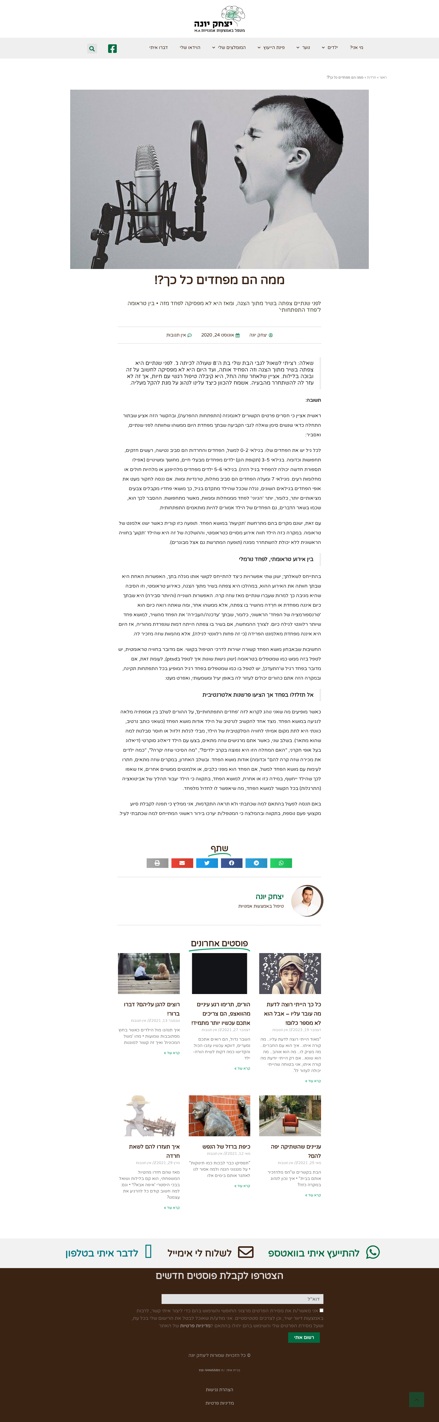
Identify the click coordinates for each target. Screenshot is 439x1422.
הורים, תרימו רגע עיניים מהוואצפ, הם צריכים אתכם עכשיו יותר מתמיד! (220, 1013)
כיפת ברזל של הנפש (226, 1146)
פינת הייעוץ (274, 47)
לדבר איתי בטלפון (101, 1253)
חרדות (371, 77)
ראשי (383, 77)
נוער (306, 47)
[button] (92, 48)
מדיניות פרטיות (195, 1326)
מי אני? (356, 47)
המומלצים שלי (232, 47)
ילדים (333, 47)
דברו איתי (158, 47)
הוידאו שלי (190, 47)
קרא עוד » (313, 1081)
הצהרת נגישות (219, 1389)
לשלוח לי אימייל (200, 1253)
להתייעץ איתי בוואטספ (314, 1253)
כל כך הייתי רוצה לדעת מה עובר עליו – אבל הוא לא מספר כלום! (292, 1013)
